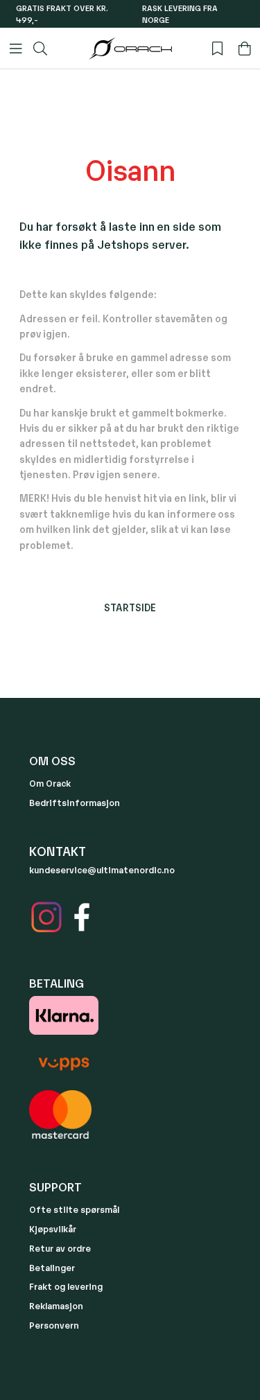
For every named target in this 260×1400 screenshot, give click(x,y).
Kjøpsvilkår (52, 1228)
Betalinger (52, 1267)
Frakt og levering (66, 1286)
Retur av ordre (60, 1248)
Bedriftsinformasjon (74, 802)
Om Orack (50, 783)
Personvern (54, 1325)
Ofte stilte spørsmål (74, 1209)
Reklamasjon (56, 1305)
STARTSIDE (130, 606)
